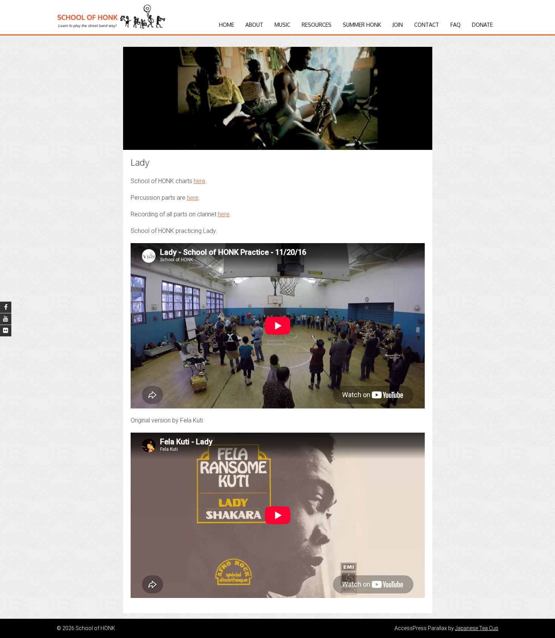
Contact (426, 25)
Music (282, 25)
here (199, 181)
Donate (482, 25)
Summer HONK (362, 25)
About (254, 25)
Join (397, 25)
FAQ (455, 25)
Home (226, 25)
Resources (316, 25)
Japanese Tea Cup (476, 628)
